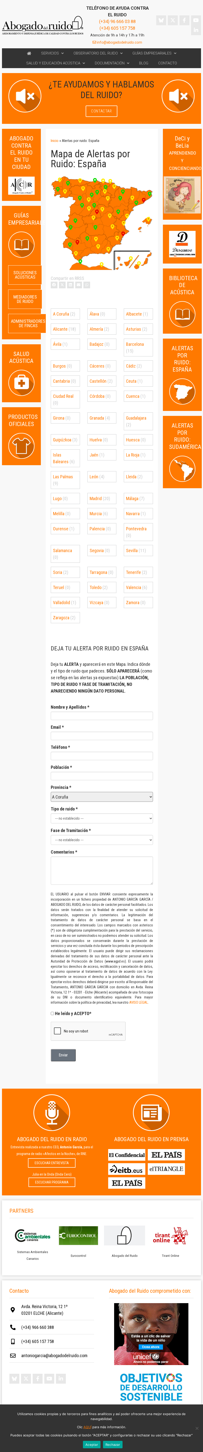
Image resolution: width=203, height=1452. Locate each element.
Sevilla (132, 550)
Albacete (134, 314)
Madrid (96, 498)
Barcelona (135, 344)
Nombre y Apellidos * (70, 707)
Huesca (133, 439)
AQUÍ (87, 1427)
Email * (57, 727)
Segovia (97, 550)
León (94, 476)
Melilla (58, 513)
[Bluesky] (161, 20)
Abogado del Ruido (125, 1256)
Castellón (98, 381)
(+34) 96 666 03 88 (117, 21)
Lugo (57, 498)
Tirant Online (170, 1256)
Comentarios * (64, 852)
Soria (57, 572)
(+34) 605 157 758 (117, 28)
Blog (143, 63)
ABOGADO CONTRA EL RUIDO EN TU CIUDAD (21, 152)
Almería (96, 329)
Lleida (131, 476)
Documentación (110, 63)
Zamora (132, 602)
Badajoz (96, 344)
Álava (94, 314)
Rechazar (112, 1445)
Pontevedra (136, 528)
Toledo (96, 587)
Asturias (133, 329)
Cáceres (97, 366)
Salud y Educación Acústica (53, 63)
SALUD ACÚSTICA (21, 357)
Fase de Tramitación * (71, 830)
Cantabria (61, 381)
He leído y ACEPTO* (73, 1013)
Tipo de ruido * (64, 808)
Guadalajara (136, 418)
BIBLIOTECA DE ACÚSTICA (183, 285)
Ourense (60, 528)
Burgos (59, 366)
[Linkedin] (196, 30)
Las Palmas (63, 476)
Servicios (50, 53)
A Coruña (61, 314)
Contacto (167, 63)
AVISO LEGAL (138, 1002)
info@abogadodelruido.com (119, 42)
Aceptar (91, 1445)
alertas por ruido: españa (182, 359)
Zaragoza (61, 617)
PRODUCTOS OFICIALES (23, 420)
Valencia (133, 587)
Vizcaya (96, 602)
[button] (54, 285)
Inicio (54, 140)
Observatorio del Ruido (96, 53)
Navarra (133, 513)
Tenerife (133, 572)
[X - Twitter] (173, 20)
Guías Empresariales (152, 53)
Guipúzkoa (62, 439)
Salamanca (62, 550)
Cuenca (132, 396)
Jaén (94, 454)
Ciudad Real (63, 396)
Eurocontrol (78, 1256)
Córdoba (97, 396)
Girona (58, 418)
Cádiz (131, 366)
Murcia (96, 513)
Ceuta (131, 381)
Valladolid (61, 602)
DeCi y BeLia (185, 153)
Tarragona (98, 572)
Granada (97, 418)
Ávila (57, 344)
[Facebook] (184, 20)
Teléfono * (60, 747)
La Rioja (132, 454)
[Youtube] (196, 20)
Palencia (97, 528)
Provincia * (61, 787)
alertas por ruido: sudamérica (185, 436)
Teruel (58, 587)
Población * (61, 767)
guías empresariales (28, 219)
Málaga (132, 498)
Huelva (96, 439)
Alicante (60, 329)
